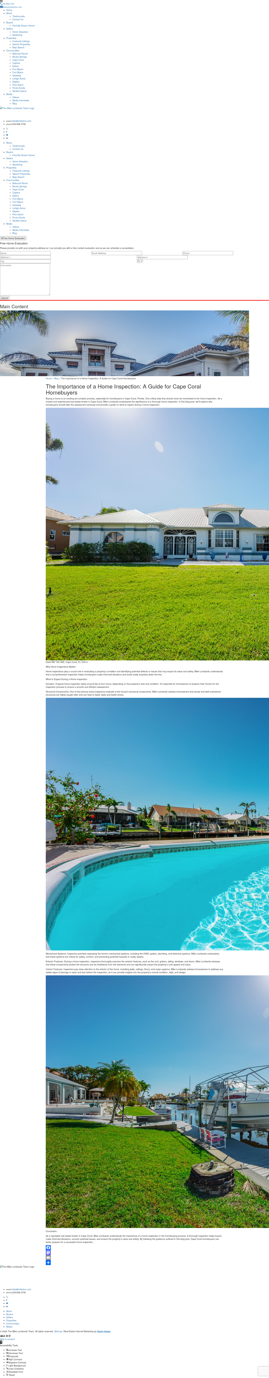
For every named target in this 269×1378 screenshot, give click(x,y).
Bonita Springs (19, 56)
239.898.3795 (19, 124)
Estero (15, 66)
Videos (15, 97)
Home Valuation (20, 31)
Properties (11, 38)
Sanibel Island (19, 91)
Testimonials (18, 16)
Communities (12, 50)
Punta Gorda (18, 87)
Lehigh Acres (18, 78)
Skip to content (7, 1339)
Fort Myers (17, 69)
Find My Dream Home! (23, 25)
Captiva (16, 62)
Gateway (16, 75)
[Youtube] (7, 135)
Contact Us (17, 19)
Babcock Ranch (20, 53)
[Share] (134, 1262)
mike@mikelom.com (21, 120)
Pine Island (17, 84)
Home (9, 10)
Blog (14, 103)
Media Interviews (20, 100)
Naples (15, 81)
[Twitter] (7, 129)
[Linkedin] (7, 138)
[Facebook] (6, 132)
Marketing (17, 34)
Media (9, 94)
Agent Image (104, 1331)
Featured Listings (21, 41)
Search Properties (21, 44)
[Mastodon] (134, 1252)
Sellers (9, 28)
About (9, 13)
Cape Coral (18, 59)
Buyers (9, 22)
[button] (1, 1342)
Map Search (18, 47)
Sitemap (58, 1331)
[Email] (134, 1257)
